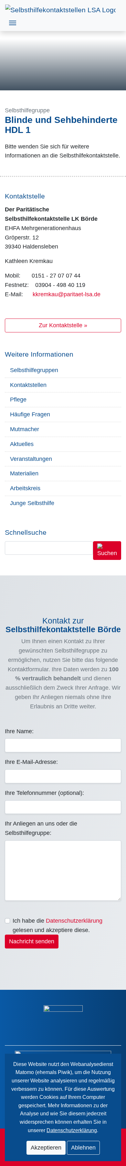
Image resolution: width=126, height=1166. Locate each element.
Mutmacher (24, 429)
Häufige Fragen (30, 414)
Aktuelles (22, 444)
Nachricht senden (31, 941)
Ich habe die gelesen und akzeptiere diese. (57, 925)
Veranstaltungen (31, 459)
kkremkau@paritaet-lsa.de (66, 294)
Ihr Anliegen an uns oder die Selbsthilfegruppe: (41, 828)
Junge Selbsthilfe (32, 503)
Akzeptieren (46, 1147)
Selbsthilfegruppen (34, 370)
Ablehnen (83, 1147)
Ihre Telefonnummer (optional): (44, 793)
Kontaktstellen (28, 385)
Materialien (24, 473)
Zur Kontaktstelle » (63, 325)
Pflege (18, 399)
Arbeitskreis (25, 488)
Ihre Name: (19, 731)
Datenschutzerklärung (74, 921)
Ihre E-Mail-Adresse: (31, 762)
